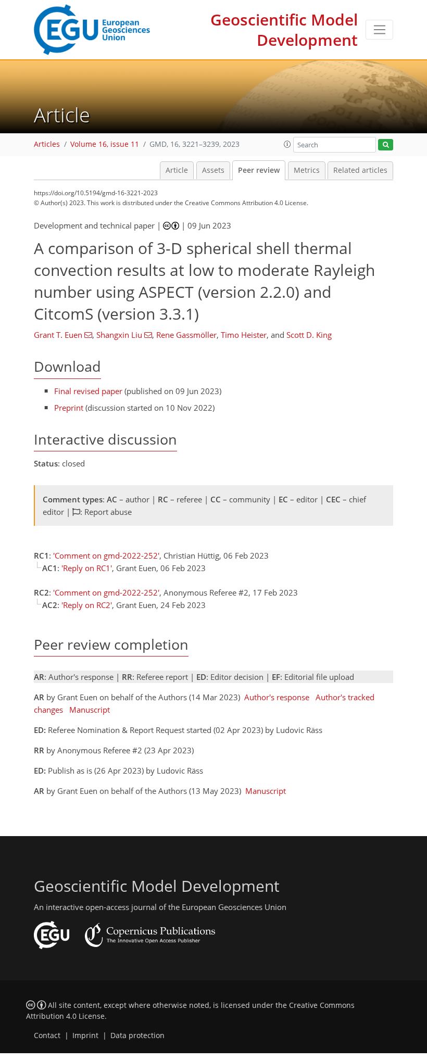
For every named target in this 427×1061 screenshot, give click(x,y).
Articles (47, 144)
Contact (47, 1035)
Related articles (360, 170)
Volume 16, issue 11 (104, 144)
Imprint (85, 1035)
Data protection (137, 1035)
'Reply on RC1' (86, 568)
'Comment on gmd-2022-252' (106, 555)
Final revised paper (88, 391)
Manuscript (89, 709)
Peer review (259, 170)
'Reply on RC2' (86, 605)
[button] (287, 144)
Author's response (276, 697)
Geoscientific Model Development (284, 29)
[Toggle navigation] (379, 30)
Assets (213, 170)
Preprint (68, 407)
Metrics (307, 170)
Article (177, 170)
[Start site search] (385, 145)
